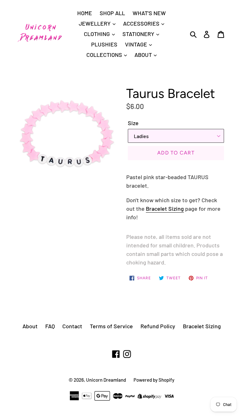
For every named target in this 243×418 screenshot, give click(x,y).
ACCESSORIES (142, 23)
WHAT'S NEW (149, 12)
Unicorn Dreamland (106, 380)
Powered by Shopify (154, 380)
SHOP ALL (112, 12)
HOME (84, 12)
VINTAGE (136, 44)
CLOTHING (97, 33)
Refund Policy (157, 326)
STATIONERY (139, 33)
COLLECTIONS (104, 54)
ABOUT (143, 54)
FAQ (50, 326)
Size (133, 122)
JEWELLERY (95, 23)
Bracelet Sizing (165, 208)
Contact (72, 326)
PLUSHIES (104, 44)
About (30, 326)
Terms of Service (111, 326)
